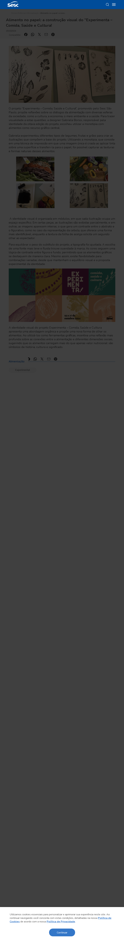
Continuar (62, 932)
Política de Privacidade (61, 921)
